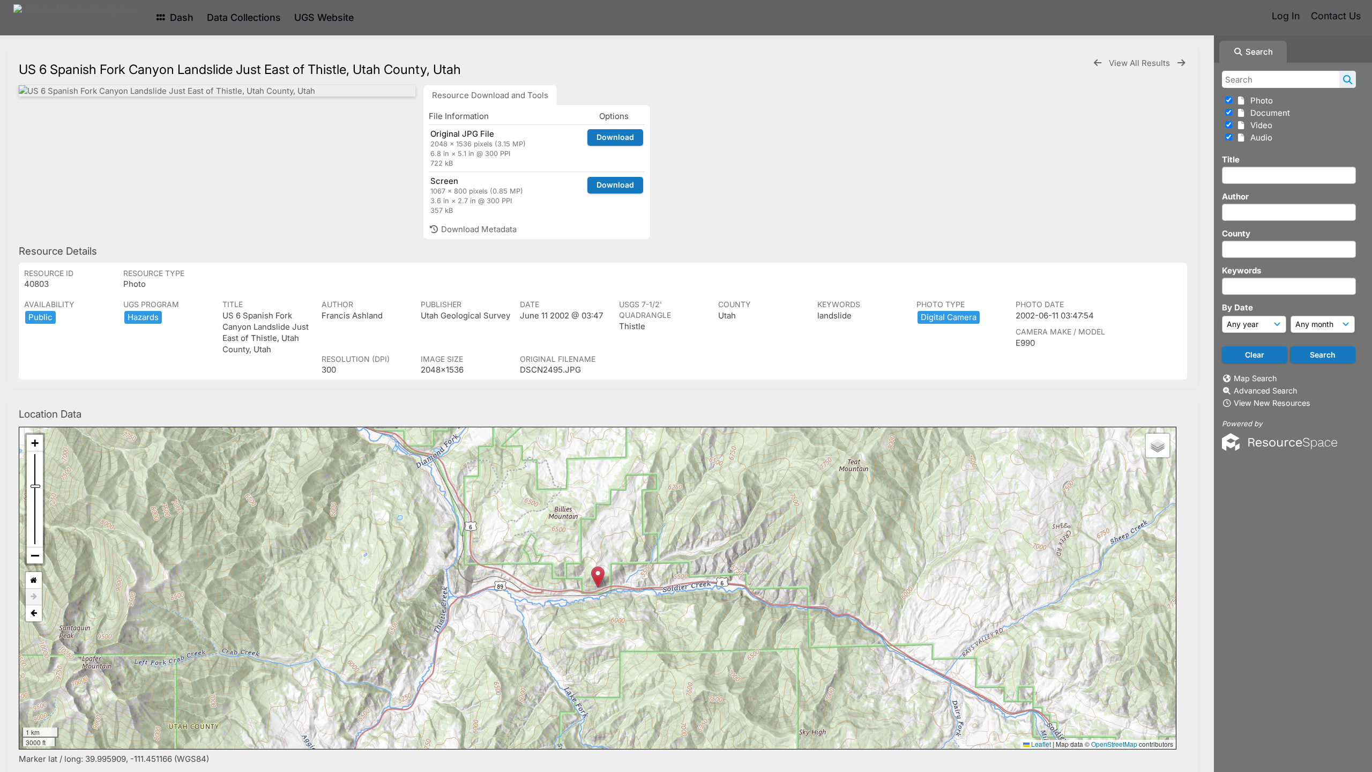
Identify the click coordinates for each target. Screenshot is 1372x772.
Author (1235, 196)
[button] (598, 577)
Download (615, 137)
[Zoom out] (35, 555)
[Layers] (1157, 445)
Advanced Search (1265, 390)
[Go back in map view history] (34, 613)
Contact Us (1336, 15)
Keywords (1241, 270)
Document (1268, 113)
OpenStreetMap (1114, 743)
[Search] (1347, 79)
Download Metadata (478, 229)
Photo (1259, 100)
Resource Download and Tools (490, 95)
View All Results (1140, 63)
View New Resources (1272, 402)
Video (1259, 125)
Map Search (1255, 378)
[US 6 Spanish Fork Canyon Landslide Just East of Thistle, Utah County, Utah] (217, 90)
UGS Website (324, 17)
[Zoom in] (35, 443)
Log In (1286, 15)
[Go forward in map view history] (34, 597)
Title (1231, 159)
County (1236, 233)
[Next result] (1181, 63)
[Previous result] (1097, 63)
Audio (1259, 137)
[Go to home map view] (34, 580)
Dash (180, 17)
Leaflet (1040, 743)
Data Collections (244, 17)
